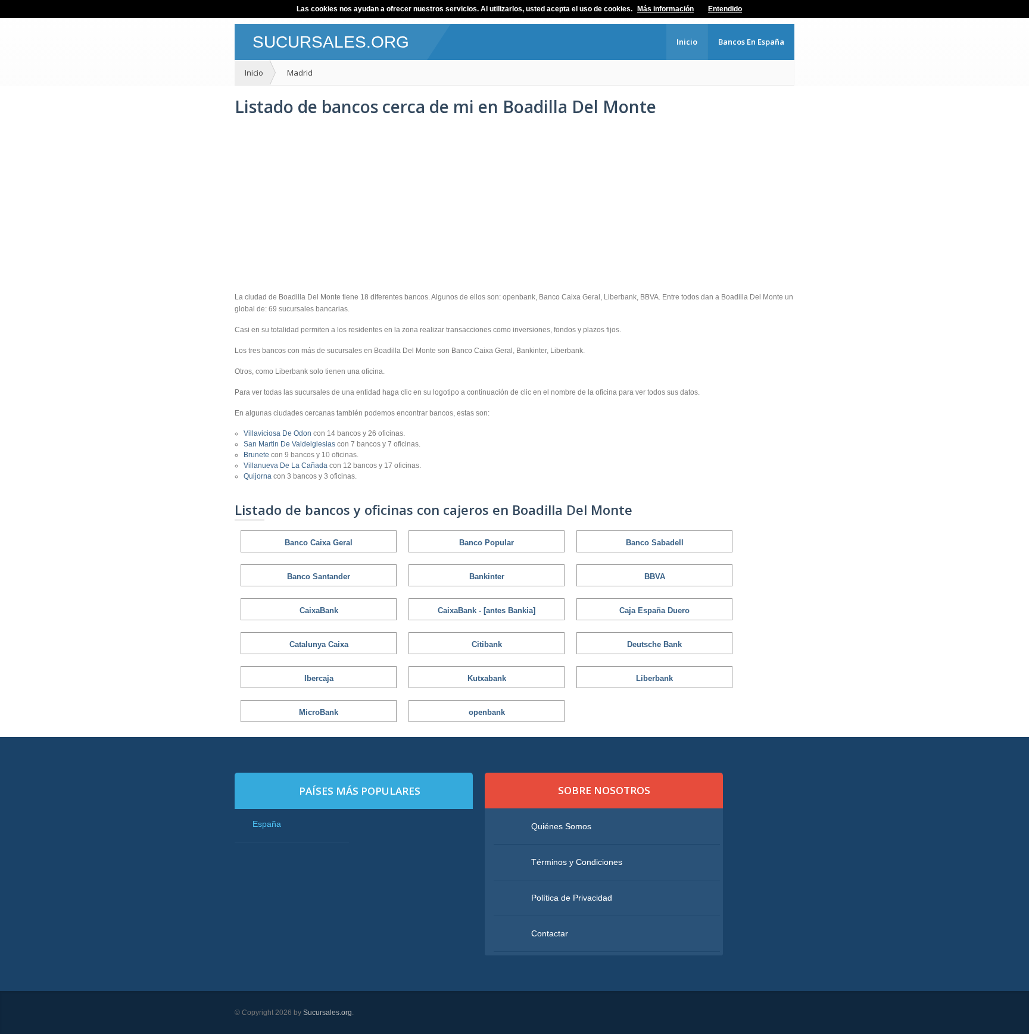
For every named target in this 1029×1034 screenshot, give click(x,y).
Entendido (725, 9)
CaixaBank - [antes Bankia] (486, 610)
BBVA (654, 576)
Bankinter (486, 576)
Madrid (300, 72)
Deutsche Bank (654, 644)
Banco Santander (318, 576)
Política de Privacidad (571, 897)
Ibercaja (318, 678)
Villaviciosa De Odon (278, 433)
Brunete (257, 455)
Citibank (487, 644)
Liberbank (654, 678)
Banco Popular (486, 542)
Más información (665, 9)
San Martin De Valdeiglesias (290, 444)
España (266, 824)
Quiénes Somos (561, 826)
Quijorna (258, 476)
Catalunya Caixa (318, 644)
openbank (487, 712)
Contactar (549, 933)
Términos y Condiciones (576, 862)
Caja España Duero (654, 610)
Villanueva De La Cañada (286, 465)
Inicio (686, 41)
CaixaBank (319, 610)
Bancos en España (751, 41)
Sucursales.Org (330, 42)
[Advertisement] (514, 204)
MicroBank (318, 712)
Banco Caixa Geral (319, 542)
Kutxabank (486, 678)
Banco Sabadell (655, 542)
